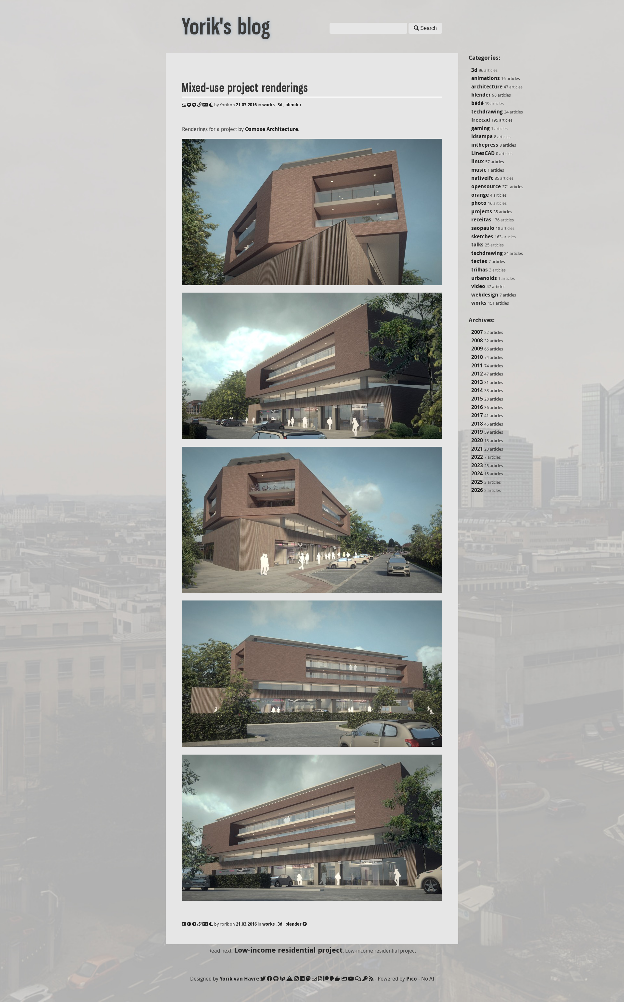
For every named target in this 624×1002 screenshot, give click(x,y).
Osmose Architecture (271, 129)
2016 (477, 407)
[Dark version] (211, 105)
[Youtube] (351, 978)
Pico (411, 978)
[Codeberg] (289, 978)
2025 (477, 481)
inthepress (484, 144)
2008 (477, 340)
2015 (477, 398)
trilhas (479, 269)
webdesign (484, 294)
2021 (477, 448)
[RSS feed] (371, 978)
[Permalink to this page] (199, 105)
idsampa (482, 136)
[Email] (314, 978)
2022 (477, 456)
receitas (481, 219)
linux (477, 161)
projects (481, 211)
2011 (477, 365)
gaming (480, 128)
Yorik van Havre (239, 978)
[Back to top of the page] (305, 924)
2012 (477, 373)
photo (479, 202)
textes (479, 261)
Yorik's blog (226, 26)
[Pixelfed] (344, 978)
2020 (477, 440)
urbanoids (484, 278)
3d (474, 69)
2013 (477, 382)
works (479, 302)
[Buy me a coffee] (337, 978)
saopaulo (482, 227)
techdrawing (487, 111)
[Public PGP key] (365, 978)
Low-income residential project (288, 950)
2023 (477, 465)
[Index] (184, 105)
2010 (477, 357)
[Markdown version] (205, 105)
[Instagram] (296, 978)
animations (485, 78)
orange (480, 194)
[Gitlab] (282, 978)
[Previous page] (189, 105)
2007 (477, 332)
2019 (477, 431)
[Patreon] (326, 978)
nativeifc (482, 177)
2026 (477, 490)
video (478, 286)
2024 (477, 473)
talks (477, 244)
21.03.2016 (246, 105)
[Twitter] (263, 978)
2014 (477, 390)
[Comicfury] (358, 978)
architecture (486, 86)
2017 (477, 415)
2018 (477, 423)
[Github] (276, 978)
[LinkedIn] (302, 978)
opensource (486, 186)
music (478, 169)
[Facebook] (269, 978)
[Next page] (194, 105)
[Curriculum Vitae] (320, 978)
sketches (482, 236)
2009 (477, 348)
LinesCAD (483, 153)
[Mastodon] (308, 978)
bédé (477, 103)
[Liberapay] (332, 978)
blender (481, 94)
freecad (480, 119)
